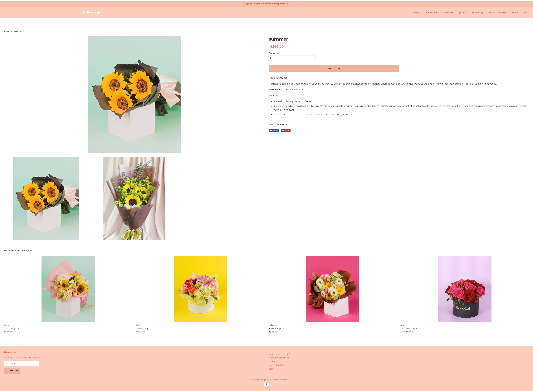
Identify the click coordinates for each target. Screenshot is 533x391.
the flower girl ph (261, 379)
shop (416, 12)
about (271, 369)
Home (6, 31)
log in (515, 12)
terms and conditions (279, 358)
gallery (463, 12)
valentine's (432, 12)
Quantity (273, 53)
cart (526, 12)
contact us (274, 361)
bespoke (448, 12)
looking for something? (279, 354)
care (491, 12)
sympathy (477, 12)
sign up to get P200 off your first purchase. (266, 3)
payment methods (277, 365)
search (503, 12)
